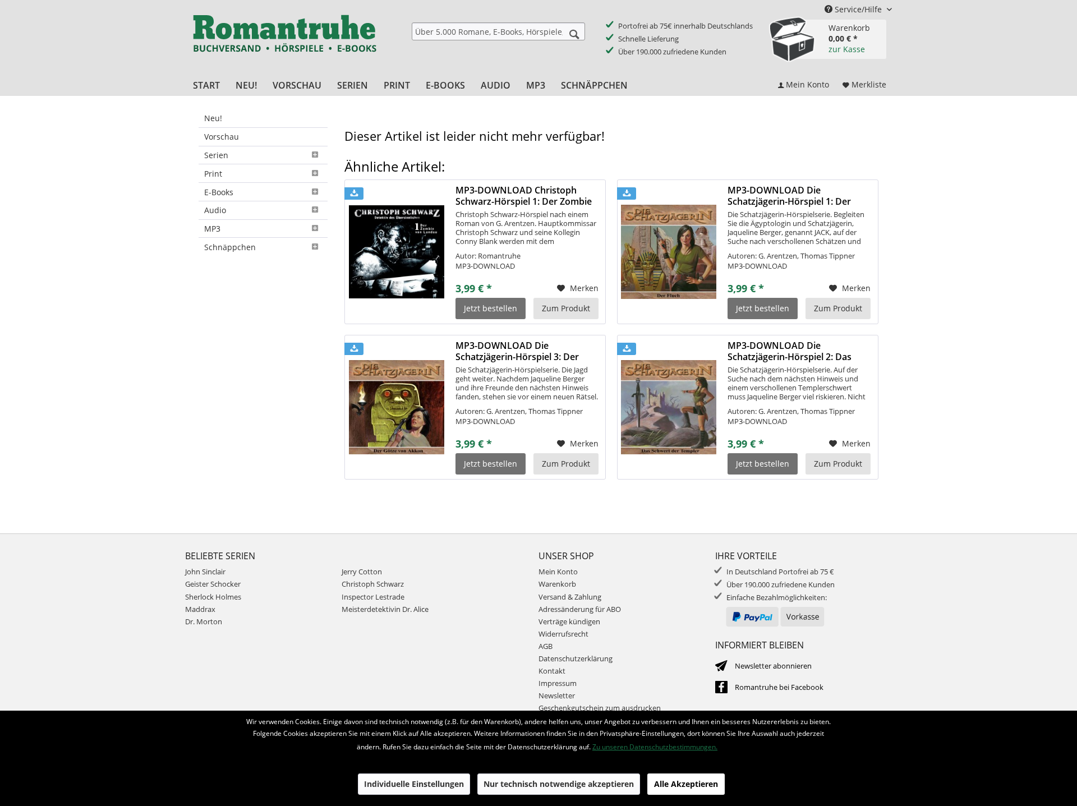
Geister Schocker (213, 584)
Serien (216, 155)
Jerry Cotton (362, 571)
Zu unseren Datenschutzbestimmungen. (654, 747)
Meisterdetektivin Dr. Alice (385, 609)
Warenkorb (557, 584)
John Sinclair (205, 571)
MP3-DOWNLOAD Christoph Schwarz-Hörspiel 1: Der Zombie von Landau (523, 196)
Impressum (557, 683)
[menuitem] (498, 31)
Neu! (213, 118)
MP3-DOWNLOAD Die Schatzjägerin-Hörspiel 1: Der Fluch (789, 196)
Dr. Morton (203, 621)
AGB (545, 646)
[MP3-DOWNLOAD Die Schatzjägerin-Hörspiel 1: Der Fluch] (668, 252)
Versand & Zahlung (569, 597)
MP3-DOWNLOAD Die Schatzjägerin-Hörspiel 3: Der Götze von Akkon (517, 351)
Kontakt (551, 671)
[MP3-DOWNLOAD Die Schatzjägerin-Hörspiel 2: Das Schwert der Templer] (668, 407)
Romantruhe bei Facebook (779, 687)
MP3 (212, 228)
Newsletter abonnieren (773, 666)
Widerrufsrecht (563, 634)
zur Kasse (847, 49)
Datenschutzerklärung (575, 658)
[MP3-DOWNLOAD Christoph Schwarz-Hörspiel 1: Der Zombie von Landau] (396, 252)
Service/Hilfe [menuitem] (858, 9)
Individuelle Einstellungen (414, 784)
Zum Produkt (566, 308)
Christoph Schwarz (373, 584)
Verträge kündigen (569, 621)
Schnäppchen (230, 247)
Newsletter (556, 695)
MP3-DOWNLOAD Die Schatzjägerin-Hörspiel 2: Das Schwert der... (790, 351)
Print (213, 173)
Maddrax (200, 609)
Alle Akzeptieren (686, 784)
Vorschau (221, 136)
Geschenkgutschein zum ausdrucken (599, 708)
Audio (215, 210)
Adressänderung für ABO (579, 609)
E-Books (218, 192)
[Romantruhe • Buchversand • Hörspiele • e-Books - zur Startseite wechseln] (284, 41)
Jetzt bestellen (490, 308)
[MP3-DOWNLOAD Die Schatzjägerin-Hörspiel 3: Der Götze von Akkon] (396, 407)
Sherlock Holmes (213, 597)
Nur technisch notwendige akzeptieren (559, 784)
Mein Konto (558, 571)
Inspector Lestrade (373, 597)
